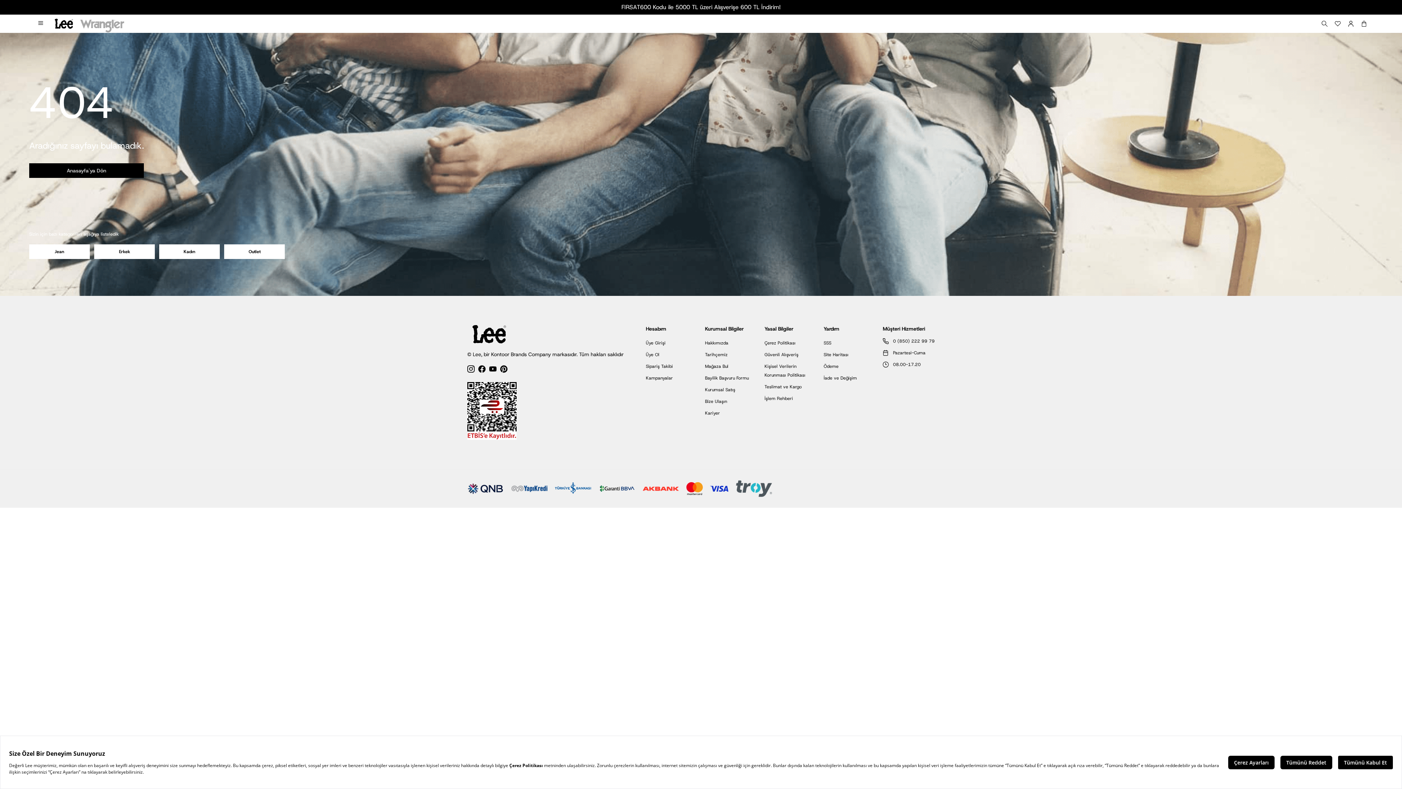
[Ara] (1325, 24)
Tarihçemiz (716, 355)
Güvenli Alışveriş (781, 355)
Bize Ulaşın (716, 401)
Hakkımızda (716, 343)
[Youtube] (493, 370)
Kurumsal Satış (720, 390)
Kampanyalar (659, 378)
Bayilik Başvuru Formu (727, 378)
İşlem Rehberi (779, 398)
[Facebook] (482, 370)
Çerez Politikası (780, 343)
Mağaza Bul (716, 366)
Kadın (189, 252)
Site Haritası (836, 355)
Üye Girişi (656, 343)
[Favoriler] (1338, 24)
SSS (827, 343)
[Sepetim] (1364, 24)
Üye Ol (652, 355)
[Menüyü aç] (41, 23)
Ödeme (831, 366)
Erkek (124, 252)
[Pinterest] (503, 370)
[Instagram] (471, 370)
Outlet (255, 252)
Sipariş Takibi (659, 366)
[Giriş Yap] (1351, 24)
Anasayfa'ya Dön (86, 170)
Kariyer (712, 413)
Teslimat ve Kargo (783, 387)
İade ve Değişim (840, 378)
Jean (59, 252)
